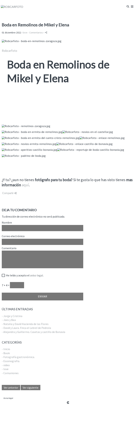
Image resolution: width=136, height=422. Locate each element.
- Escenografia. (11, 361)
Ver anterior (11, 387)
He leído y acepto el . (24, 275)
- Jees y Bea (9, 320)
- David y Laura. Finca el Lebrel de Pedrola (26, 328)
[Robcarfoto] (12, 6)
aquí (25, 185)
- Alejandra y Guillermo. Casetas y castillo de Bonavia (33, 332)
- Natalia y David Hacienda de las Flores (25, 324)
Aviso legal (8, 398)
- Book (6, 353)
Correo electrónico (13, 236)
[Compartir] (46, 32)
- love (5, 369)
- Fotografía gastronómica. (18, 357)
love (25, 32)
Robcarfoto (9, 51)
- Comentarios (35, 32)
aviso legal (36, 275)
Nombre (7, 222)
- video (6, 365)
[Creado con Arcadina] (68, 402)
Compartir (8, 193)
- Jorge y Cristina (12, 316)
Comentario (9, 248)
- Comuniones (10, 373)
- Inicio (6, 349)
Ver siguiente (30, 387)
